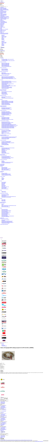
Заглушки (1, 26)
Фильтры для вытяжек (4, 100)
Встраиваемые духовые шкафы (6, 108)
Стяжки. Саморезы (2, 176)
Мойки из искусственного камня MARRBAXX (8, 76)
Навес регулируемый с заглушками (6, 168)
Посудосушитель (2, 23)
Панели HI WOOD (4, 92)
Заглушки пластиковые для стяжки (6, 174)
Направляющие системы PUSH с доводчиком (7, 119)
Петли (1, 27)
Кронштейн (3, 161)
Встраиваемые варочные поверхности (6, 107)
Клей (2, 204)
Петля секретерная (4, 187)
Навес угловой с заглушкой (5, 169)
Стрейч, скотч (2, 32)
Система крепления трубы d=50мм (6, 158)
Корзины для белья (4, 131)
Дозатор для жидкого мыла (5, 88)
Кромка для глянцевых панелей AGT (6, 96)
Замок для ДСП (4, 191)
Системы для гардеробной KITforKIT (6, 141)
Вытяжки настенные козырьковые (6, 104)
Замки (1, 28)
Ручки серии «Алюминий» (5, 212)
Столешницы (2, 7)
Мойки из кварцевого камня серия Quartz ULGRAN (8, 77)
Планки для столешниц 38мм (5, 64)
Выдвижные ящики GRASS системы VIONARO (8, 127)
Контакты (3, 38)
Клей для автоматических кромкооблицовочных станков (9, 205)
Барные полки (2, 24)
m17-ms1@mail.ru (4, 407)
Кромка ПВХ (3, 97)
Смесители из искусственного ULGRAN (7, 87)
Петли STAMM (4, 185)
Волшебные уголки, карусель (5, 132)
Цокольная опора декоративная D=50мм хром (7, 222)
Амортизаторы (2, 25)
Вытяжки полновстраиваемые (5, 103)
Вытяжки (1, 99)
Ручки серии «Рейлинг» (5, 215)
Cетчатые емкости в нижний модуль (6, 133)
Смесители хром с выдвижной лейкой (6, 82)
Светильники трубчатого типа (5, 148)
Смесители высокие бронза (5, 86)
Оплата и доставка (4, 36)
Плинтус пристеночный (3, 8)
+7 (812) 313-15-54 (2, 402)
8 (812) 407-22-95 (2, 2)
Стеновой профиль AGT (5, 94)
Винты (2, 177)
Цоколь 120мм (3, 200)
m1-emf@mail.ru (4, 419)
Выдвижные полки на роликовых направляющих (8, 142)
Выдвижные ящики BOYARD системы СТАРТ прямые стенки (10, 125)
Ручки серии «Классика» (5, 213)
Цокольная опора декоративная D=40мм (7, 221)
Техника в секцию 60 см (3, 110)
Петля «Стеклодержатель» (5, 188)
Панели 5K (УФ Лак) (4, 93)
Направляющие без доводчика (5, 117)
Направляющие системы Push (5, 118)
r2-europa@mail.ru (2, 424)
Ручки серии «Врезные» (5, 211)
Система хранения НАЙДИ (5, 144)
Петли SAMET (4, 182)
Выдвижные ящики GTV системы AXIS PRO (7, 122)
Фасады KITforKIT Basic (3, 11)
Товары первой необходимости (4, 33)
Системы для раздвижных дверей (4, 18)
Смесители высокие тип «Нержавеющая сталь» (8, 83)
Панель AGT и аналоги (3, 90)
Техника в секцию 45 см (3, 14)
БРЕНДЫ (1, 237)
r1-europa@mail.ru (4, 423)
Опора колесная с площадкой (5, 219)
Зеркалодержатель (4, 195)
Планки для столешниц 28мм (5, 63)
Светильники (2, 20)
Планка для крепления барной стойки (6, 66)
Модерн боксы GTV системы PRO (6, 123)
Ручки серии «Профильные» (5, 216)
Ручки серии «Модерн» (5, 209)
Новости (3, 35)
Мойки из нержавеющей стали (4, 9)
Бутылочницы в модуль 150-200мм (6, 130)
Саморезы (3, 178)
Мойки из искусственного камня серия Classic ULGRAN (9, 78)
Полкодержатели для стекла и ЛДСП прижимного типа (9, 196)
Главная (3, 344)
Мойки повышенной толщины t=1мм (6, 73)
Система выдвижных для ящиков (4, 16)
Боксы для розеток (2, 154)
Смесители (1, 10)
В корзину (2, 370)
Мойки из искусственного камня (4, 75)
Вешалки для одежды (4, 143)
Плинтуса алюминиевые (5, 69)
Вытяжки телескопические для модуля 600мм (7, 102)
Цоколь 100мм (3, 199)
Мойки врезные (4, 72)
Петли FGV (3, 184)
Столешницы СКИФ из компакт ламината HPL (8, 59)
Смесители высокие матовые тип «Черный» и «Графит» (9, 85)
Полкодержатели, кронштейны (4, 193)
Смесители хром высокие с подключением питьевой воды (9, 81)
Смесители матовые (4, 84)
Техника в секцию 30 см (3, 105)
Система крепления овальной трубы (6, 156)
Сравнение (2, 343)
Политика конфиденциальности (39, 441)
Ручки (1, 31)
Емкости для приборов (3, 30)
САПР (2, 37)
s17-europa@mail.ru (4, 415)
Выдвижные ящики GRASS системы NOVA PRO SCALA (9, 126)
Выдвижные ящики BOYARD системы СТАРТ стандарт (9, 124)
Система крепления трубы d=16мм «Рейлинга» (8, 157)
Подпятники (3, 220)
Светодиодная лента (4, 150)
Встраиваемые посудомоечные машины (7, 113)
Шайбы (3, 179)
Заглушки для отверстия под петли (6, 173)
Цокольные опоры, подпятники (4, 218)
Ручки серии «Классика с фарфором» (6, 210)
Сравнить (2, 371)
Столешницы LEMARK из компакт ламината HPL (8, 60)
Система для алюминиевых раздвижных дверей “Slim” (9, 137)
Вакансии (3, 39)
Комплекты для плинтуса (5, 70)
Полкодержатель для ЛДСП (5, 194)
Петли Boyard (3, 183)
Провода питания (4, 152)
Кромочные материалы (3, 12)
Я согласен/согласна (45, 440)
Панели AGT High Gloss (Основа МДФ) (7, 91)
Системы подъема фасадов (3, 22)
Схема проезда (2, 408)
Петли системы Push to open (5, 186)
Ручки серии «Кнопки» (5, 214)
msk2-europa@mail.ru (2, 429)
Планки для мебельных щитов (5, 65)
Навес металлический (4, 167)
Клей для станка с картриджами (6, 206)
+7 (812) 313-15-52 (2, 401)
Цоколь (1, 29)
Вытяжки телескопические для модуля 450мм (7, 101)
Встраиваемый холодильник (5, 114)
